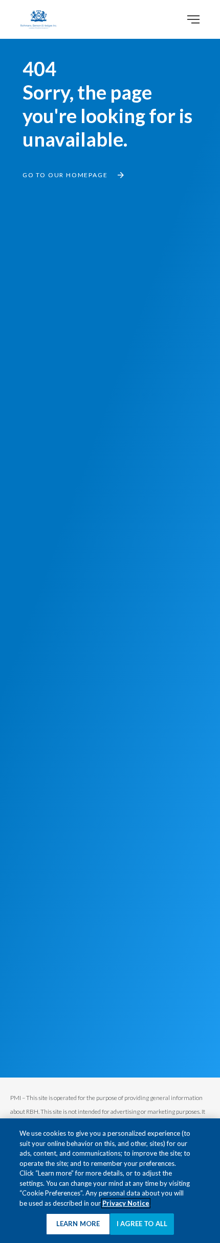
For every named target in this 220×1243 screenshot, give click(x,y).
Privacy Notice (125, 1203)
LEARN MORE (78, 1224)
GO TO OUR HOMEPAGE (65, 175)
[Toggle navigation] (193, 19)
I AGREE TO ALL (142, 1224)
